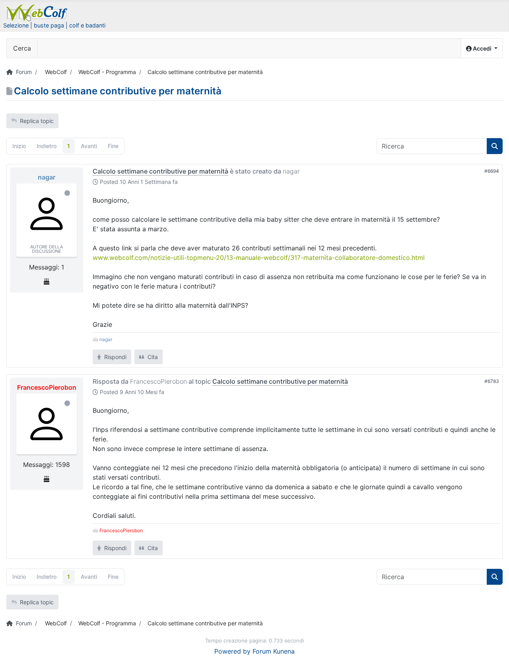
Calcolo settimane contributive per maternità (160, 171)
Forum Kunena (274, 651)
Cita (152, 356)
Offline (67, 193)
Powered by (232, 651)
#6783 (491, 381)
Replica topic (37, 120)
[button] (481, 48)
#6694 (491, 171)
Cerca (22, 48)
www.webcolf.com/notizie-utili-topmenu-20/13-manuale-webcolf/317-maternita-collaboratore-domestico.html (259, 258)
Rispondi (114, 356)
